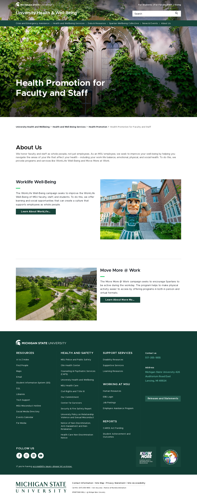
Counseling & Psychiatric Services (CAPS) (78, 372)
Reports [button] (110, 421)
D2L (18, 389)
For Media (21, 423)
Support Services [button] (118, 353)
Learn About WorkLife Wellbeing (38, 211)
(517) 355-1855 (84, 488)
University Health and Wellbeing (77, 380)
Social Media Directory (28, 412)
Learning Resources (113, 371)
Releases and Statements (163, 398)
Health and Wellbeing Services (69, 23)
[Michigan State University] (35, 4)
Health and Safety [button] (77, 353)
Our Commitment (70, 397)
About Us (165, 23)
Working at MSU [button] (116, 384)
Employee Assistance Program (118, 408)
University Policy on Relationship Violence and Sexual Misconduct (77, 416)
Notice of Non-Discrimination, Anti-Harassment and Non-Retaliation (76, 426)
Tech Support (23, 400)
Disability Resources (113, 360)
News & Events (150, 23)
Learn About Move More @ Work (122, 300)
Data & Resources (97, 23)
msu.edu (99, 488)
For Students (145, 5)
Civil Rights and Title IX (73, 391)
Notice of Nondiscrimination (115, 488)
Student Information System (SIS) (33, 383)
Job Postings (109, 403)
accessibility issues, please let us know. (52, 467)
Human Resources (112, 391)
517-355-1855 (153, 357)
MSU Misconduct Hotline (28, 406)
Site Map (99, 483)
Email (19, 377)
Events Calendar (24, 417)
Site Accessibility (136, 483)
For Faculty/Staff (163, 5)
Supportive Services (113, 366)
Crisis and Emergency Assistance (32, 23)
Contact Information (82, 483)
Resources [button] (25, 353)
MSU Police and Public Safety (76, 360)
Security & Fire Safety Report (76, 409)
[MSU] (41, 345)
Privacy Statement (115, 483)
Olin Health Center (70, 366)
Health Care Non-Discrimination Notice (77, 436)
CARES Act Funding (113, 428)
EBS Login (108, 397)
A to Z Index (22, 360)
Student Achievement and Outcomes (116, 435)
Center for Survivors (71, 403)
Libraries (20, 394)
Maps (18, 371)
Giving (178, 5)
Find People (22, 366)
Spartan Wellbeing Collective (124, 23)
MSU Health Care (69, 386)
